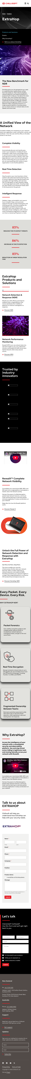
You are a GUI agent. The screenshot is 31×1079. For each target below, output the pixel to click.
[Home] (9, 3)
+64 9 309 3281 (8, 987)
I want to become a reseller (12, 960)
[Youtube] (10, 1063)
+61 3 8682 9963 (11, 1006)
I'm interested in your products (14, 955)
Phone (7, 854)
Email (7, 847)
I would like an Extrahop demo (15, 877)
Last (17, 844)
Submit (8, 897)
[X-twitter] (14, 1063)
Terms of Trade (16, 1067)
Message (7, 880)
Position (7, 868)
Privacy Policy (6, 1067)
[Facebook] (7, 1063)
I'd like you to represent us (12, 958)
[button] (25, 3)
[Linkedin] (3, 1063)
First (6, 844)
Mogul (8, 1072)
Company (8, 861)
